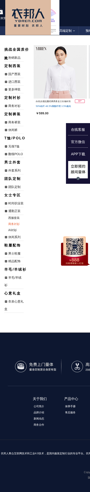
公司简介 (39, 406)
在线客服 (78, 129)
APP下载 (78, 154)
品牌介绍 (39, 412)
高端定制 (65, 30)
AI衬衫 (12, 230)
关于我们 (40, 399)
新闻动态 (39, 418)
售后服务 (70, 412)
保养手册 (70, 406)
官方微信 (78, 142)
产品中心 (71, 399)
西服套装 (14, 217)
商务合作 (39, 424)
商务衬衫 (14, 224)
